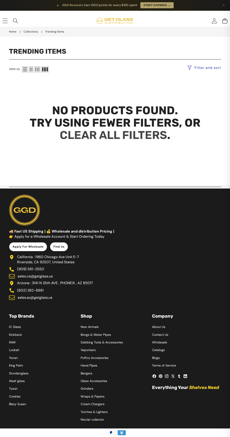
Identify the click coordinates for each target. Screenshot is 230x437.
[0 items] (225, 21)
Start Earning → (157, 5)
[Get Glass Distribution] (115, 21)
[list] (25, 69)
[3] (37, 69)
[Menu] (5, 21)
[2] (31, 69)
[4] (45, 69)
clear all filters (113, 135)
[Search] (16, 21)
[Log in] (214, 21)
